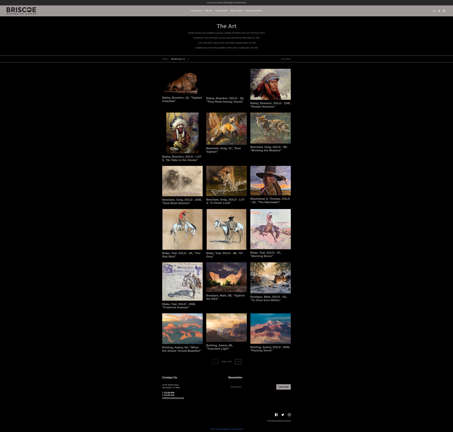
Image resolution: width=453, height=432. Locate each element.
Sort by (165, 59)
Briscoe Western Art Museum (281, 421)
